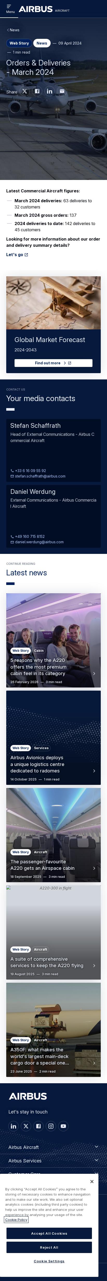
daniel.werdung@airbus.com (39, 542)
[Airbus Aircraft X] (24, 91)
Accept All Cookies (49, 1233)
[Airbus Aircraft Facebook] (37, 91)
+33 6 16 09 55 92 (30, 470)
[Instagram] (51, 1126)
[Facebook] (38, 1126)
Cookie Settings (49, 1261)
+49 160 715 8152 (29, 536)
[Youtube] (63, 1126)
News (14, 30)
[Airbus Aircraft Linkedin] (49, 91)
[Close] (92, 1181)
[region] (49, 1225)
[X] (26, 1126)
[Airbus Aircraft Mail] (62, 91)
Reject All (49, 1247)
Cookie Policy (16, 1220)
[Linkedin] (13, 1126)
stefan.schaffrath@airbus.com (39, 476)
